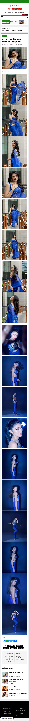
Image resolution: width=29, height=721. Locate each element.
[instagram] (12, 6)
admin (5, 44)
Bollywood (19, 645)
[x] (14, 6)
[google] (16, 6)
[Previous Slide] (25, 1)
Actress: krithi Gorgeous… (16, 687)
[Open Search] (24, 17)
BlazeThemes (7, 713)
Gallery (5, 36)
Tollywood (21, 648)
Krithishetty (13, 648)
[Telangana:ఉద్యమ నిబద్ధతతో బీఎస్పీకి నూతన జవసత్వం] (17, 23)
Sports (17, 715)
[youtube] (18, 6)
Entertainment (24, 715)
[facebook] (10, 6)
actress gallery (11, 645)
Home (21, 708)
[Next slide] (27, 1)
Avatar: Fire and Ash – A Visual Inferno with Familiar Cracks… (21, 712)
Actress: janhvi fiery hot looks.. (18, 693)
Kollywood (5, 648)
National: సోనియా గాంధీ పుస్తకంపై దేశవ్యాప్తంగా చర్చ (13, 1)
